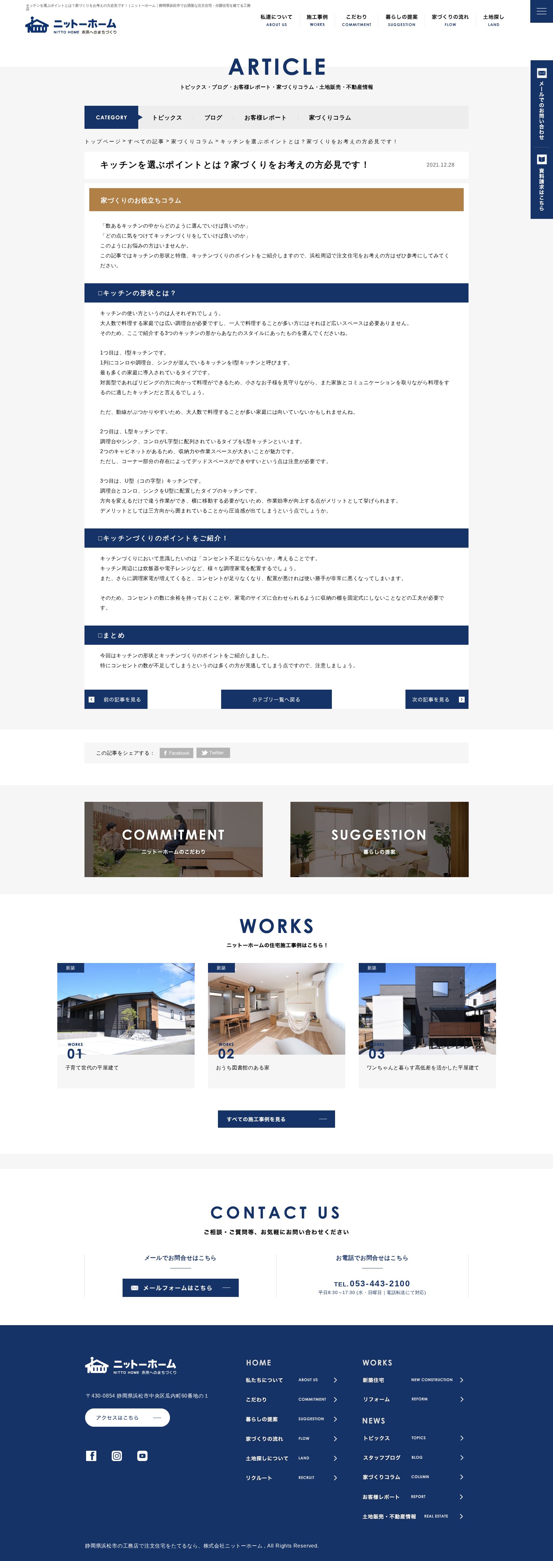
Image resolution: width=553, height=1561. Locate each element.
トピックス (167, 117)
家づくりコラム (330, 117)
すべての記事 (146, 141)
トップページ (102, 141)
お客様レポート (265, 117)
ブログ (213, 117)
